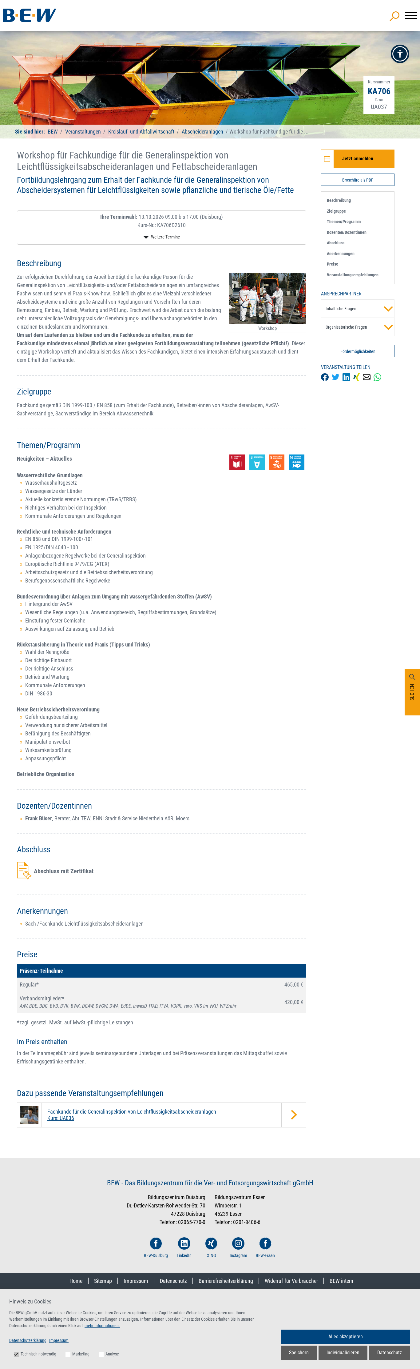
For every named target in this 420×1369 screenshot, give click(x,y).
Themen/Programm (344, 221)
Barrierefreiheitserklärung (226, 1281)
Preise (332, 264)
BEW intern (341, 1281)
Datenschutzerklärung (27, 1340)
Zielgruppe (336, 211)
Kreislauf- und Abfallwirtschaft (141, 131)
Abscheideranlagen (202, 131)
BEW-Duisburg (156, 1255)
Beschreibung (339, 200)
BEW (53, 131)
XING (211, 1255)
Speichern (299, 1352)
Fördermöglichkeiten (357, 351)
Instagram (238, 1255)
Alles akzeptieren (345, 1336)
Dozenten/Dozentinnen (347, 232)
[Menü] (411, 15)
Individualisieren (343, 1352)
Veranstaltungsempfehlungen (352, 274)
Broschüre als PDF (357, 180)
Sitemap (103, 1281)
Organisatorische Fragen (346, 327)
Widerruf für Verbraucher (291, 1281)
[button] (400, 54)
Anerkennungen (341, 253)
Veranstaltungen (83, 131)
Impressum (136, 1281)
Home (75, 1281)
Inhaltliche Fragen (341, 308)
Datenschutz (173, 1281)
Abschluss (335, 242)
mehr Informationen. (102, 1325)
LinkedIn (184, 1255)
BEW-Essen (265, 1255)
